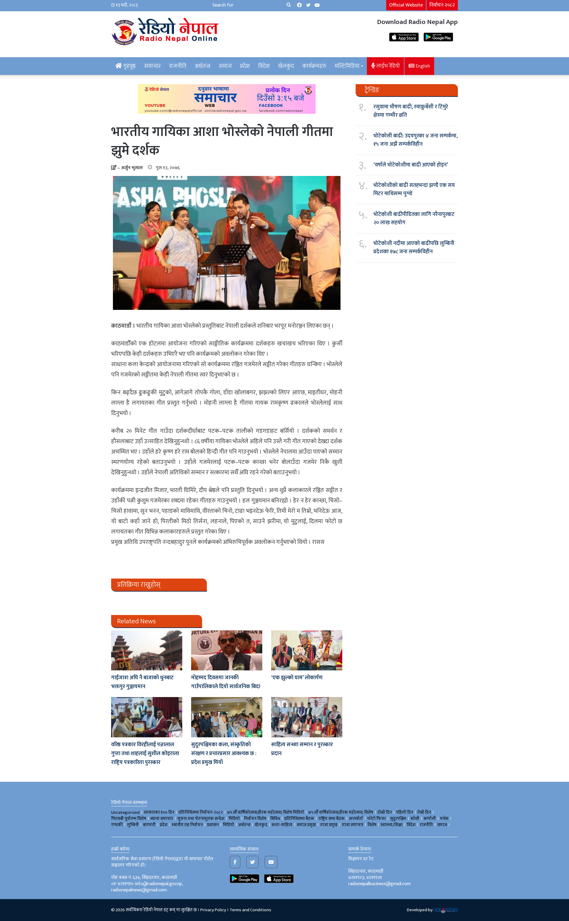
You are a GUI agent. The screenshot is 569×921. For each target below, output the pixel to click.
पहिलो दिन (404, 812)
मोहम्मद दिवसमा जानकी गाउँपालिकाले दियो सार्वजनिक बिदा (225, 682)
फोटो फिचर (376, 819)
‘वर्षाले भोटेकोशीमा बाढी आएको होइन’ (410, 165)
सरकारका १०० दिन (159, 812)
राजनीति (177, 66)
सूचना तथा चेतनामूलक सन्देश (200, 819)
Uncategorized (125, 812)
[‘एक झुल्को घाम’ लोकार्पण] (306, 650)
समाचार (152, 66)
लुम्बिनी (133, 825)
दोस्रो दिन (384, 812)
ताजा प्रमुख (329, 825)
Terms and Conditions (250, 910)
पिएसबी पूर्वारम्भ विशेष (128, 819)
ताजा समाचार (352, 825)
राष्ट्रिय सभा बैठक (331, 819)
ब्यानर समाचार (161, 819)
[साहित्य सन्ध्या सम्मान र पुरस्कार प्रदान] (306, 717)
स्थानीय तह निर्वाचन (187, 825)
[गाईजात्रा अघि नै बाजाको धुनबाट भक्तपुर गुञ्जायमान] (146, 650)
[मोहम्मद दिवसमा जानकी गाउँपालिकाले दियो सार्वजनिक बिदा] (226, 650)
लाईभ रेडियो (387, 66)
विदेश (264, 66)
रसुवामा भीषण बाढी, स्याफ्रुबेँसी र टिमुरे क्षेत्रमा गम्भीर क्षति (410, 111)
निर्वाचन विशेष (255, 819)
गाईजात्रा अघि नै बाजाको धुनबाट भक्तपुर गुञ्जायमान (142, 682)
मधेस (444, 819)
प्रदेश (245, 66)
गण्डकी (117, 825)
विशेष (371, 825)
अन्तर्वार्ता (356, 819)
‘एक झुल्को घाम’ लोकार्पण (296, 677)
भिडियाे (234, 819)
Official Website (406, 5)
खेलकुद (286, 66)
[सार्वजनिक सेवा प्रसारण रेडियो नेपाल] (166, 30)
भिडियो (228, 825)
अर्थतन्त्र (202, 66)
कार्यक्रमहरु (314, 66)
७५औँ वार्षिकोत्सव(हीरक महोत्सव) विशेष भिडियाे (265, 812)
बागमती (149, 825)
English (422, 66)
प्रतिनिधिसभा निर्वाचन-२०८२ (200, 812)
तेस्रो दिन (424, 812)
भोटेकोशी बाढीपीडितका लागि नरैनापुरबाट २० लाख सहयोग (414, 218)
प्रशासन (213, 825)
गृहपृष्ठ (129, 66)
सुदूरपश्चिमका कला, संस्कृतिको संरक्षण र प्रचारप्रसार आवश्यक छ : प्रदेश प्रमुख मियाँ (223, 753)
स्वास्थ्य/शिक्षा (391, 825)
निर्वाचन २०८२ (442, 5)
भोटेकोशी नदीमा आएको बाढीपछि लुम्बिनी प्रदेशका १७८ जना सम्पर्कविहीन (413, 247)
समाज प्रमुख (306, 825)
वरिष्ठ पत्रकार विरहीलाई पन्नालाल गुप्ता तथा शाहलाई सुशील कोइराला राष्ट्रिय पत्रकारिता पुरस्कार (145, 753)
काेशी (414, 819)
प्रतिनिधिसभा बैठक (299, 819)
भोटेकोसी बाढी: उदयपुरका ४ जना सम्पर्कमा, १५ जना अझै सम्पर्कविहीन (415, 140)
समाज (225, 66)
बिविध (275, 819)
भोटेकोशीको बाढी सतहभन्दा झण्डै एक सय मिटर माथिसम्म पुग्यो (414, 189)
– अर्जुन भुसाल (130, 168)
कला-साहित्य (282, 825)
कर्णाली (429, 819)
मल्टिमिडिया (347, 66)
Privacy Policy (213, 910)
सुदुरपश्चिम (398, 819)
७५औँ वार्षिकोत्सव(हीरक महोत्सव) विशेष (340, 812)
